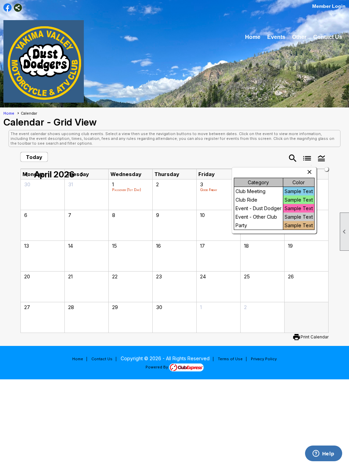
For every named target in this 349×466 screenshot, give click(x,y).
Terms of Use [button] (230, 358)
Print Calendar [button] (315, 336)
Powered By (157, 367)
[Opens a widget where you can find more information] (323, 454)
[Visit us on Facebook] (7, 7)
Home (252, 37)
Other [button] (299, 37)
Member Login (329, 6)
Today (34, 157)
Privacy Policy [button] (264, 358)
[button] (321, 157)
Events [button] (276, 37)
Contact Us (327, 37)
